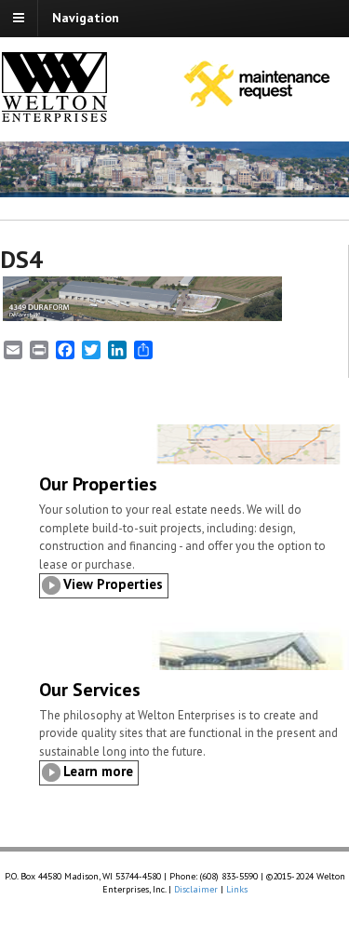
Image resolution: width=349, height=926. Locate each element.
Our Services (90, 690)
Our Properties (98, 484)
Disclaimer (196, 889)
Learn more (98, 771)
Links (237, 889)
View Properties (113, 584)
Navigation (85, 17)
